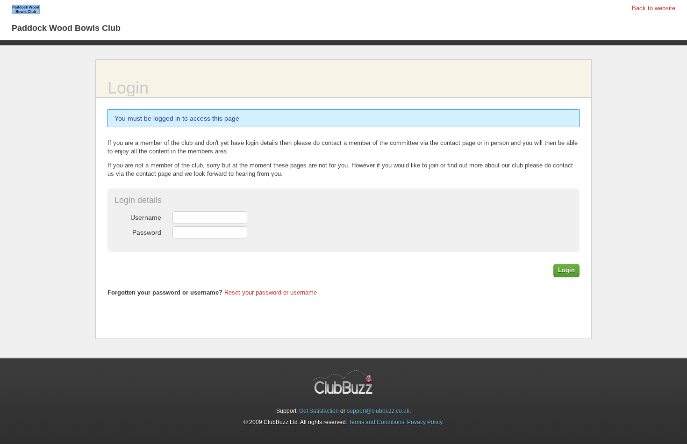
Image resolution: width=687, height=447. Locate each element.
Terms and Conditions (376, 422)
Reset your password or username (270, 292)
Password (146, 232)
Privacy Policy (424, 422)
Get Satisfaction (319, 411)
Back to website (653, 8)
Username (145, 217)
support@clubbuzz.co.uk (378, 411)
